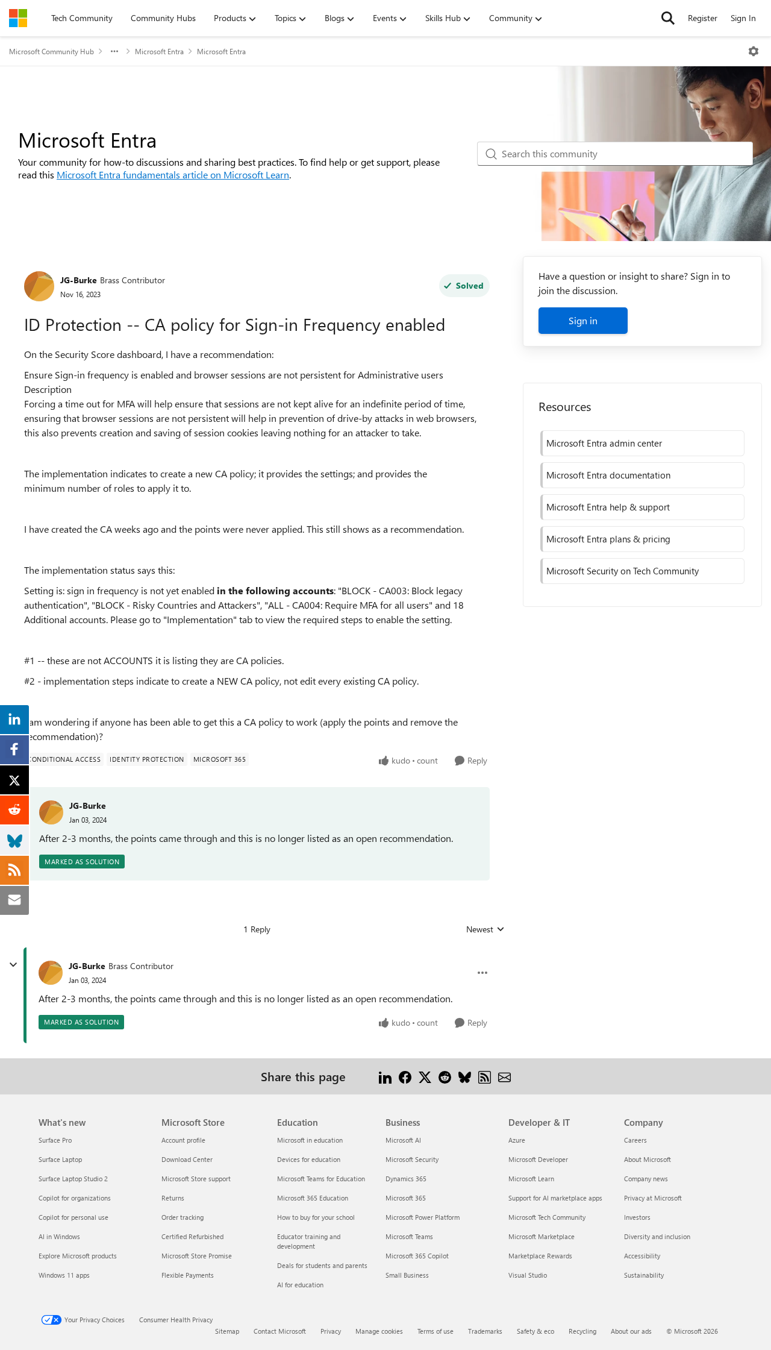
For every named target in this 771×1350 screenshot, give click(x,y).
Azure (516, 1139)
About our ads (631, 1331)
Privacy (330, 1331)
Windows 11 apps (64, 1274)
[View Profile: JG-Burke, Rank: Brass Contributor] (39, 286)
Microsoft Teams (409, 1236)
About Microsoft (647, 1159)
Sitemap (227, 1331)
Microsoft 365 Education (312, 1197)
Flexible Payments (187, 1274)
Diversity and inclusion (657, 1236)
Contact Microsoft (280, 1331)
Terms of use (435, 1331)
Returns (172, 1197)
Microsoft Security (412, 1159)
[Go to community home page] (18, 18)
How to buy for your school (316, 1217)
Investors (637, 1217)
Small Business (407, 1274)
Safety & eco (535, 1331)
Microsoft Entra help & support (608, 507)
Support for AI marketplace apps (555, 1197)
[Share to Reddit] (445, 1076)
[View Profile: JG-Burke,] (51, 812)
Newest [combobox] (485, 929)
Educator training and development (308, 1241)
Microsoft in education (310, 1139)
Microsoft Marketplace (541, 1236)
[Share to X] (425, 1076)
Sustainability (644, 1274)
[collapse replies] (13, 965)
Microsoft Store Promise (196, 1255)
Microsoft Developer (538, 1159)
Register (702, 18)
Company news (646, 1178)
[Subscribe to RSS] (484, 1076)
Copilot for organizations (75, 1197)
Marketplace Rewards (540, 1255)
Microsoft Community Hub (51, 51)
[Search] (668, 18)
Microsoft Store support (196, 1178)
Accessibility (642, 1255)
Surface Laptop (60, 1159)
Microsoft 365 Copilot (417, 1255)
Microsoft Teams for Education (321, 1178)
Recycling (582, 1331)
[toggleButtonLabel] (753, 51)
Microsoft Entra (159, 51)
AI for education (300, 1284)
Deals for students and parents (322, 1265)
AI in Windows (59, 1236)
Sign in (583, 320)
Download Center (187, 1159)
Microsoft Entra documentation (608, 475)
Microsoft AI (403, 1139)
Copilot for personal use (73, 1217)
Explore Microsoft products (78, 1255)
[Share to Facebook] (405, 1076)
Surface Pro (55, 1139)
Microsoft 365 (406, 1197)
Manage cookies (379, 1331)
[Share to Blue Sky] (464, 1076)
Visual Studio (527, 1274)
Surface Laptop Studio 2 (73, 1178)
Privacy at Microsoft (653, 1197)
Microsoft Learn (531, 1178)
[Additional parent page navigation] (114, 51)
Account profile (183, 1139)
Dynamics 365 (406, 1178)
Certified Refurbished (192, 1236)
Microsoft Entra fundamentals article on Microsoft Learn (173, 174)
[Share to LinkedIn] (385, 1076)
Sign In (743, 18)
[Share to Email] (504, 1076)
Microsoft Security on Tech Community (622, 571)
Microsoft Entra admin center (604, 443)
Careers (635, 1139)
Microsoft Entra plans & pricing (608, 539)
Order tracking (182, 1217)
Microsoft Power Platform (423, 1217)
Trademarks (485, 1331)
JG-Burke (78, 280)
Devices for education (308, 1159)
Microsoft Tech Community (546, 1217)
